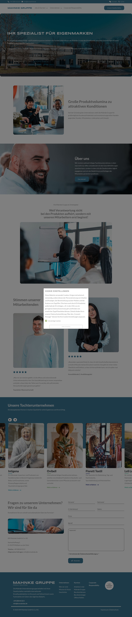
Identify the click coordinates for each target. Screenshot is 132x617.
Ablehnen (66, 326)
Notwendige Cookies (54, 321)
